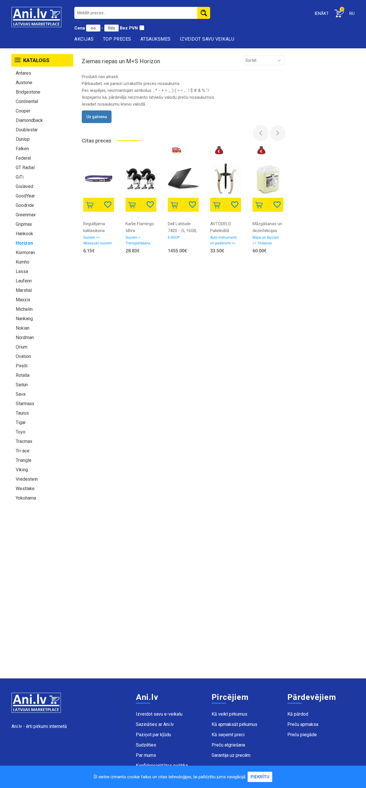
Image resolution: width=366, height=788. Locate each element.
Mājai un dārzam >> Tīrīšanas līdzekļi (265, 241)
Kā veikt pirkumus (229, 714)
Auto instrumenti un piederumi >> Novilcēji (223, 241)
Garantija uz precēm (231, 755)
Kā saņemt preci (228, 734)
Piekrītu (259, 776)
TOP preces (117, 39)
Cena (80, 28)
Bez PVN (129, 28)
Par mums (146, 755)
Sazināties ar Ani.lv (155, 724)
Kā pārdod (297, 714)
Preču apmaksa (302, 724)
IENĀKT (322, 13)
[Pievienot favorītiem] (108, 204)
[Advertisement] (42, 592)
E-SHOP (174, 237)
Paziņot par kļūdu (153, 734)
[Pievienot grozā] (91, 204)
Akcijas (84, 39)
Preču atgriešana (228, 745)
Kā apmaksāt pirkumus (234, 724)
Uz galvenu (96, 116)
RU (352, 13)
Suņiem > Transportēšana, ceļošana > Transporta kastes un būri (140, 241)
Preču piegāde (302, 734)
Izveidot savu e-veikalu (159, 714)
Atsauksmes (155, 39)
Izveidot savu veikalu (207, 39)
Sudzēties (146, 745)
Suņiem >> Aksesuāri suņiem (97, 240)
